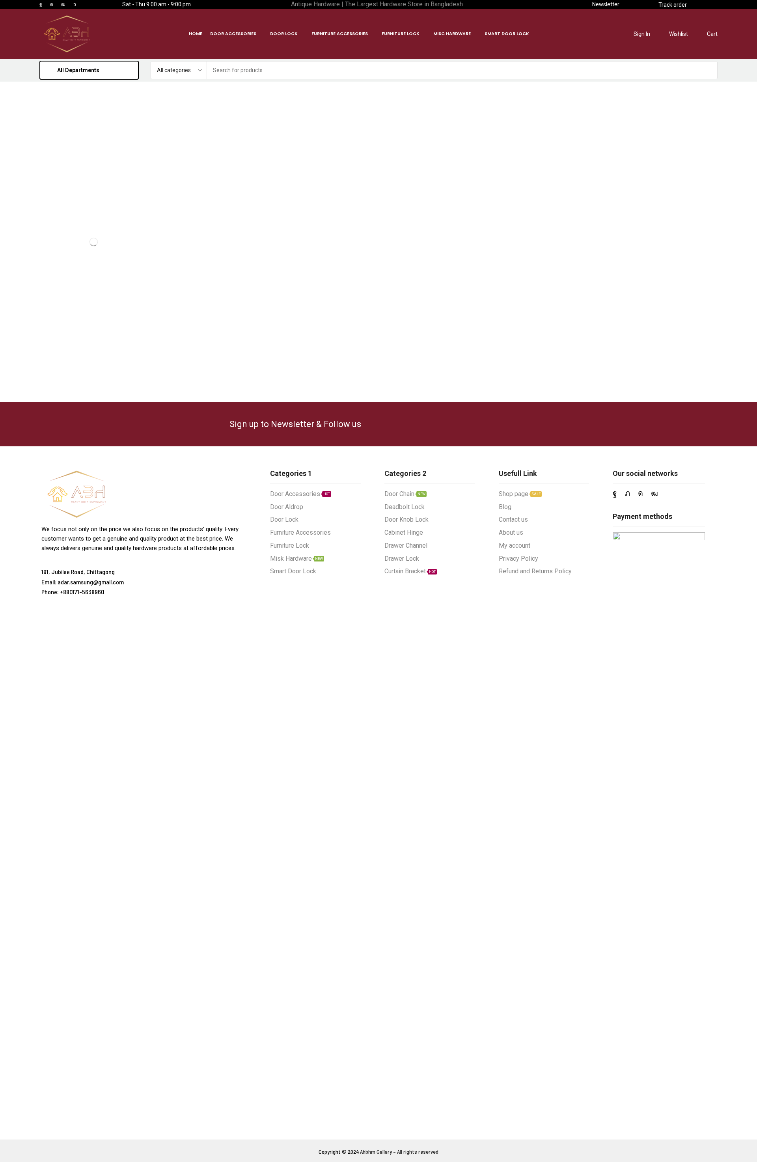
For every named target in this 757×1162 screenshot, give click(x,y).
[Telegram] (74, 4)
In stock (96, 194)
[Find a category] (134, 130)
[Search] (708, 70)
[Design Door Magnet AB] (60, 325)
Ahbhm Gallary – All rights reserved (399, 1151)
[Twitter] (627, 493)
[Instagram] (51, 4)
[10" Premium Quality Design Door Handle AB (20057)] (60, 374)
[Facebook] (40, 4)
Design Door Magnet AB (105, 315)
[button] (605, 4)
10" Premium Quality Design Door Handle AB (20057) (105, 359)
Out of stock (95, 208)
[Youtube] (63, 4)
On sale (96, 221)
